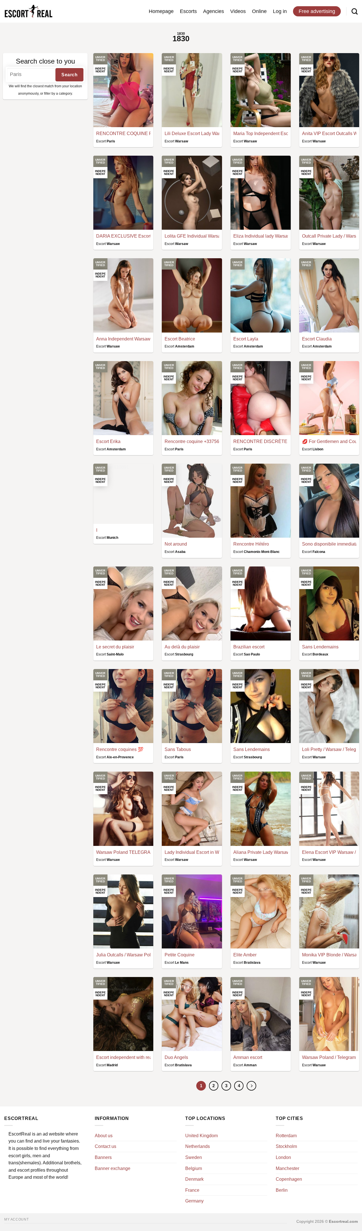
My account (16, 1219)
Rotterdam (286, 1135)
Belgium (193, 1168)
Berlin (282, 1190)
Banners (103, 1157)
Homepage (161, 11)
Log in (280, 11)
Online (259, 11)
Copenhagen (289, 1179)
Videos (238, 11)
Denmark (194, 1179)
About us (104, 1135)
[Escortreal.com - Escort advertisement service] (28, 11)
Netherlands (197, 1146)
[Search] (355, 11)
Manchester (287, 1168)
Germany (194, 1201)
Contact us (105, 1146)
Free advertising (317, 11)
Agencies (213, 11)
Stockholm (286, 1146)
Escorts (188, 11)
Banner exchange (112, 1168)
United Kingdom (201, 1135)
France (192, 1190)
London (283, 1157)
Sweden (193, 1157)
